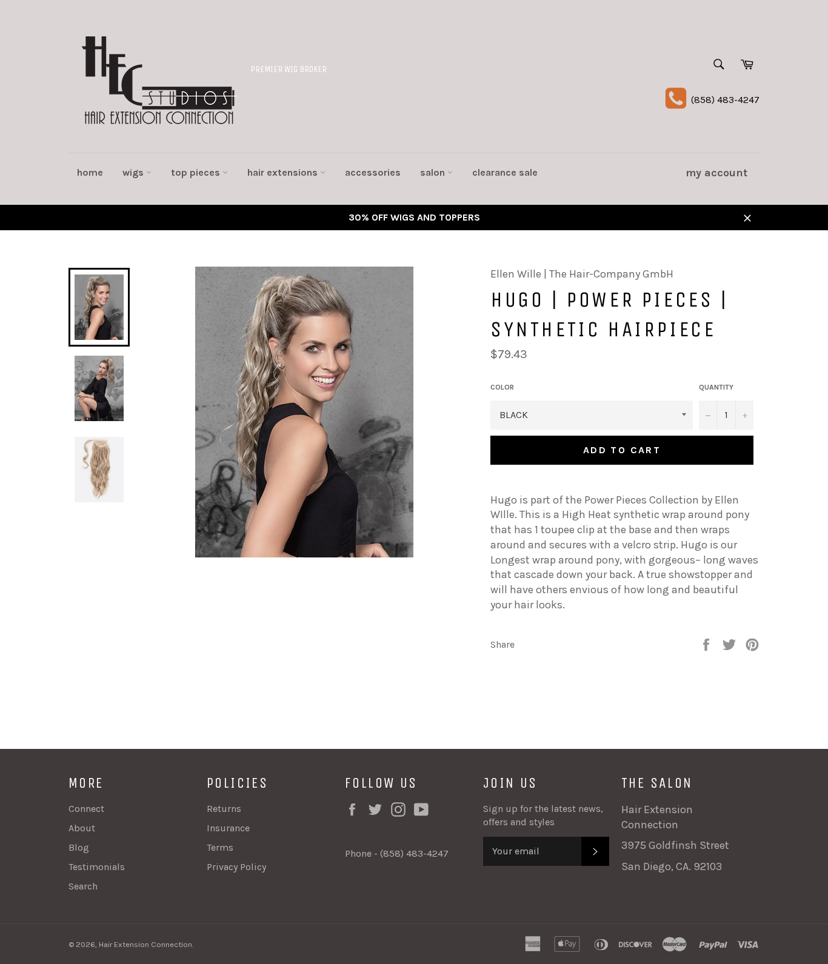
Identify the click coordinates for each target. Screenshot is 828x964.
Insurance (228, 828)
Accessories (373, 172)
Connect (86, 808)
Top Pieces (196, 172)
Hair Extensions (283, 172)
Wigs (134, 172)
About (81, 828)
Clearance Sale (505, 172)
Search (83, 886)
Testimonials (96, 867)
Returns (224, 808)
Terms (220, 847)
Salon (433, 172)
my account (716, 172)
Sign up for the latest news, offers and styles (543, 815)
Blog (78, 847)
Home (90, 172)
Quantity (716, 387)
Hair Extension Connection (145, 944)
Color (502, 387)
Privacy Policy (236, 867)
